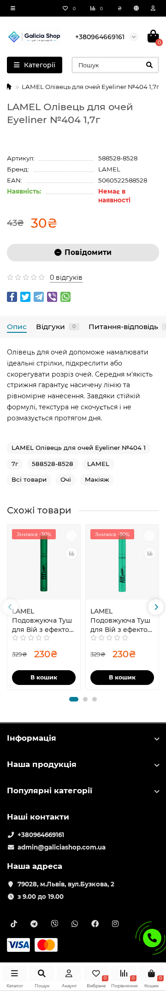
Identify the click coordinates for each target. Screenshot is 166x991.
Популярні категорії (49, 790)
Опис (17, 326)
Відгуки (56, 326)
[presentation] (10, 607)
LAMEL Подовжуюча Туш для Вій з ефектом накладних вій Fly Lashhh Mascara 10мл (43, 620)
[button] (73, 699)
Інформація (31, 738)
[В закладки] (71, 535)
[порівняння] (71, 553)
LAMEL (109, 169)
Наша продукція (42, 764)
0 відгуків (66, 277)
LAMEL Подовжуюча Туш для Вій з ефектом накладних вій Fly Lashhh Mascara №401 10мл (121, 620)
